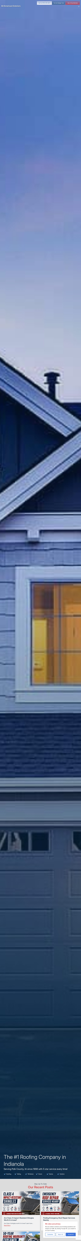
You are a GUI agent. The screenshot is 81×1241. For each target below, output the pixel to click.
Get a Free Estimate (73, 3)
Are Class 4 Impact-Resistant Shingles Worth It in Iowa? (19, 1219)
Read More (7, 1225)
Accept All (71, 1234)
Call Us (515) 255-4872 (44, 3)
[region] (60, 1229)
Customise (50, 1234)
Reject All (60, 1234)
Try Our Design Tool (59, 3)
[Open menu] (79, 6)
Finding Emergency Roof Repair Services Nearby (59, 1219)
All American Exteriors (10, 6)
